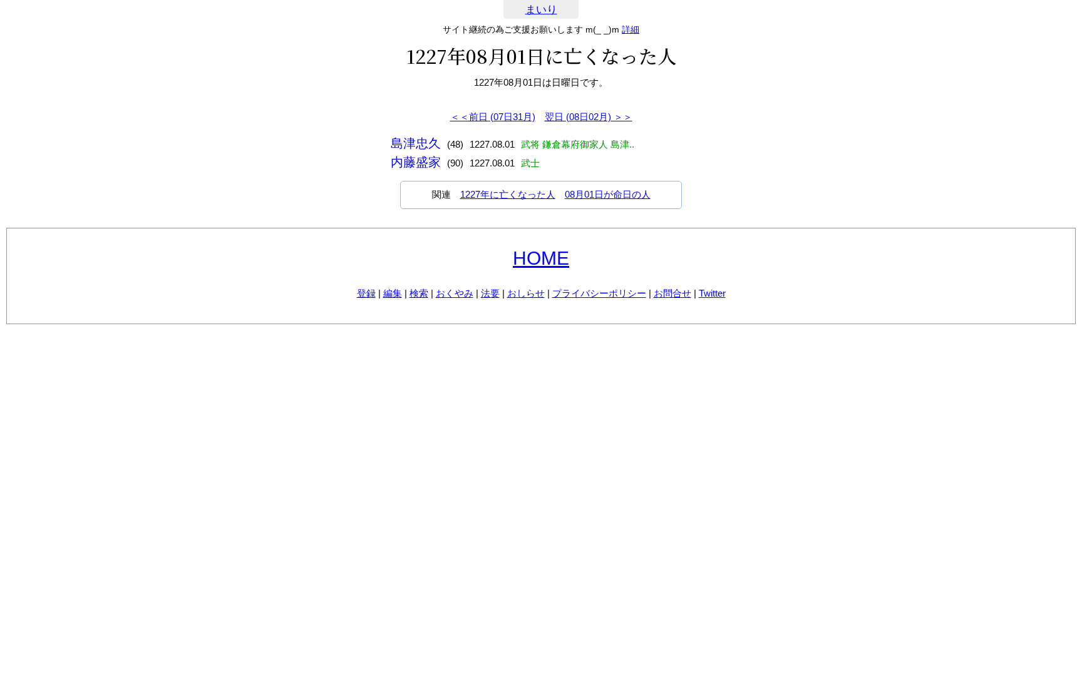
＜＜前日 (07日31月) (492, 116)
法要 (490, 293)
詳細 (630, 29)
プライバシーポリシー (599, 293)
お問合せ (672, 293)
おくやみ (454, 293)
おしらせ (526, 293)
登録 (366, 293)
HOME (541, 258)
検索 (419, 293)
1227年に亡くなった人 (507, 194)
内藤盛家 (416, 162)
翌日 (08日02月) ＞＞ (588, 116)
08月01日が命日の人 (608, 194)
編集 (392, 293)
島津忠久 (416, 143)
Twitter (712, 293)
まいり (541, 10)
